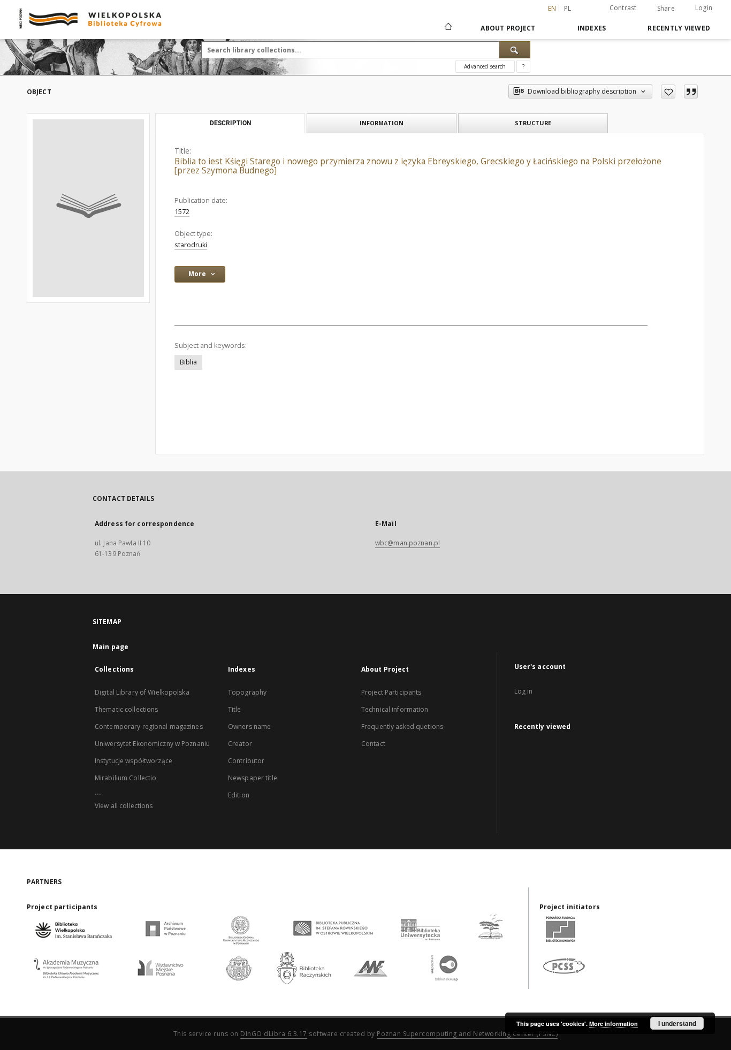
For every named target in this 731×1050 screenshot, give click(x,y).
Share (666, 8)
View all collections (124, 805)
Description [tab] (230, 123)
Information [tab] (381, 123)
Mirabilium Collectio (125, 777)
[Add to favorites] (668, 91)
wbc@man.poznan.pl (407, 542)
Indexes (591, 28)
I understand (677, 1023)
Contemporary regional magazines (149, 726)
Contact (373, 743)
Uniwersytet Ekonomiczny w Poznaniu (152, 743)
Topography (247, 692)
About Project (508, 28)
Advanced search (485, 66)
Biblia (188, 362)
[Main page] (448, 28)
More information (613, 1023)
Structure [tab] (533, 123)
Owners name (249, 726)
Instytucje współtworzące (133, 760)
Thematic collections (126, 709)
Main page (110, 646)
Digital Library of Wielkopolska (142, 692)
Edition (238, 795)
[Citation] (691, 91)
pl (568, 8)
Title (234, 709)
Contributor (246, 760)
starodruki (190, 244)
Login (703, 7)
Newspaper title (252, 777)
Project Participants (391, 692)
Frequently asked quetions (402, 726)
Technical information (395, 709)
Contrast (623, 7)
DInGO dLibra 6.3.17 (273, 1033)
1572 (181, 211)
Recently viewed (679, 28)
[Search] (514, 49)
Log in (523, 691)
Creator (240, 743)
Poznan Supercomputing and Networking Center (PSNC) (467, 1033)
